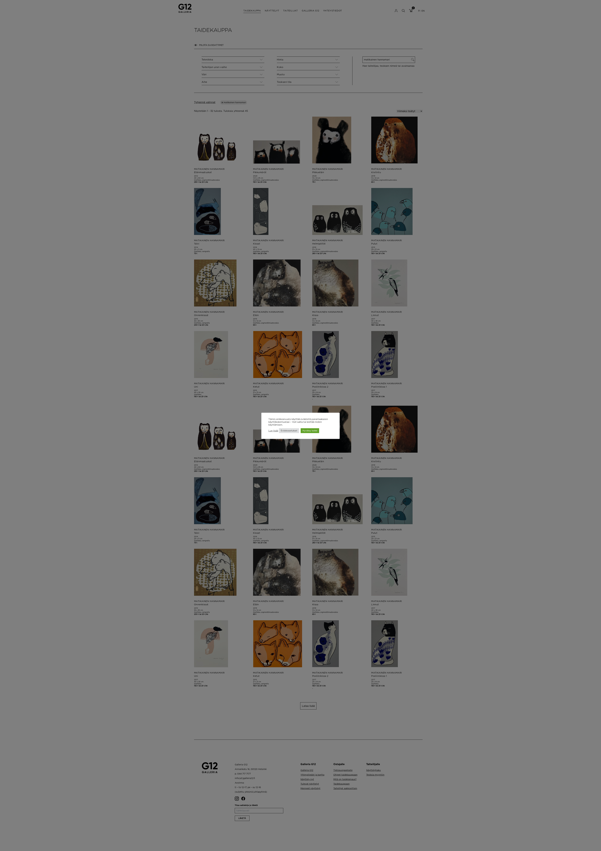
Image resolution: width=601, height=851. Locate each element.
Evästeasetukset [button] (289, 430)
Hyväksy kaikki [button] (310, 430)
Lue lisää (273, 430)
